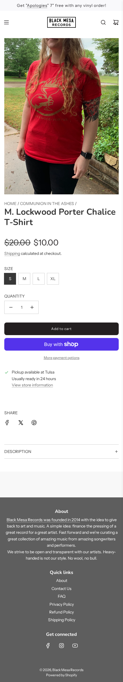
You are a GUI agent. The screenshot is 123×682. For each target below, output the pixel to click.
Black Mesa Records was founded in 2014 (43, 519)
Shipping (12, 253)
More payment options (62, 357)
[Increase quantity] (32, 307)
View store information (32, 385)
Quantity (14, 296)
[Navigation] (6, 22)
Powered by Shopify (61, 675)
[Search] (103, 22)
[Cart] (116, 22)
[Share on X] (20, 423)
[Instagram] (61, 645)
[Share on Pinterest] (34, 423)
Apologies (37, 5)
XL (52, 278)
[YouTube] (75, 645)
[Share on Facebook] (7, 423)
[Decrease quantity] (11, 307)
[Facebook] (48, 645)
